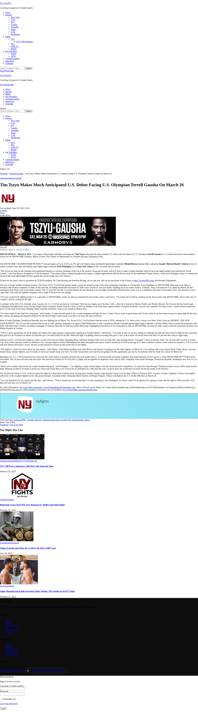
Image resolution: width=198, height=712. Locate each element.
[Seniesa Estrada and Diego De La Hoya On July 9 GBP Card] (16, 540)
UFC (21, 461)
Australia (18, 178)
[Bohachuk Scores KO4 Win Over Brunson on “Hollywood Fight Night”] (22, 497)
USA (26, 461)
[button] (6, 71)
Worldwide (32, 461)
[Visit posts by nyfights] (8, 206)
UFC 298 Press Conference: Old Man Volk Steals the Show (27, 466)
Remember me (9, 699)
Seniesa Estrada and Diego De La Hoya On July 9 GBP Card (28, 548)
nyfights (3, 210)
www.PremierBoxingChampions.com (59, 387)
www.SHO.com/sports (32, 387)
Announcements (16, 173)
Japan (16, 543)
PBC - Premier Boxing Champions (37, 420)
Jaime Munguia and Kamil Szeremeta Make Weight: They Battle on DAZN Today (37, 591)
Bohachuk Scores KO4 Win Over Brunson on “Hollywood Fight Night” (32, 505)
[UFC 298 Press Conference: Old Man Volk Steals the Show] (22, 458)
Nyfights (3, 173)
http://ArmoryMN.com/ (144, 280)
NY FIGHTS (5, 3)
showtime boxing (59, 420)
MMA (16, 461)
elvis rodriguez (16, 420)
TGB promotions (73, 420)
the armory (85, 420)
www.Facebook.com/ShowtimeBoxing (80, 390)
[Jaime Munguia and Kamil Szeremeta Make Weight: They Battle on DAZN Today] (19, 583)
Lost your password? (9, 703)
